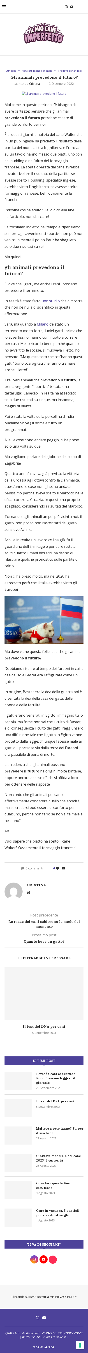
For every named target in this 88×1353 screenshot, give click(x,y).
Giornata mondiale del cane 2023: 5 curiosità (58, 1158)
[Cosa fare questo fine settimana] (18, 1190)
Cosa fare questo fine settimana (53, 1185)
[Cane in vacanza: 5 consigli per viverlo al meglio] (18, 1218)
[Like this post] (57, 868)
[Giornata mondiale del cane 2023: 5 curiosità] (18, 1163)
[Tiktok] (77, 6)
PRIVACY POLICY (66, 1297)
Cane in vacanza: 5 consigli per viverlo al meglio (57, 1213)
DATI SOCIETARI (31, 1337)
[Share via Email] (63, 868)
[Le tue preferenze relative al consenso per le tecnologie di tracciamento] (80, 1345)
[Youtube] (72, 6)
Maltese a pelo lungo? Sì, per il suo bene (59, 1130)
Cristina (34, 83)
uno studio (51, 300)
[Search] (83, 6)
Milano (43, 324)
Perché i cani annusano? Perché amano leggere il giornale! (55, 1078)
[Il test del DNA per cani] (44, 993)
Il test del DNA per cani (44, 1026)
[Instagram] (66, 6)
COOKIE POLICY (73, 1333)
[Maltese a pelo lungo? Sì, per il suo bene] (18, 1135)
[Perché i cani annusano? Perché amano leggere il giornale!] (18, 1081)
